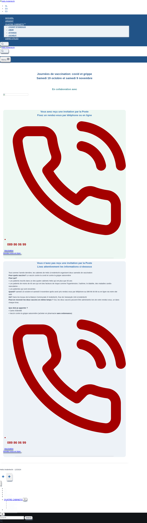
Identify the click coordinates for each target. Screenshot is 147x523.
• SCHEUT (12, 36)
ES (6, 11)
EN (6, 9)
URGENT (9, 21)
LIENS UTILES (11, 38)
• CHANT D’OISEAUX (17, 27)
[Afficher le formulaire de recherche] (4, 44)
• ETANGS (12, 33)
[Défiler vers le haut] (3, 477)
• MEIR (11, 30)
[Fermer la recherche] (2, 514)
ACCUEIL (9, 18)
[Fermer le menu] (1, 483)
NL (6, 6)
